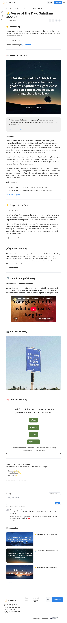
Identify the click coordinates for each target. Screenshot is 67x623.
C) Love (33, 435)
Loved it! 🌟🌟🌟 (13, 471)
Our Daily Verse (10, 9)
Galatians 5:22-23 (15, 129)
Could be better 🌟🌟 (15, 473)
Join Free (58, 2)
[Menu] (64, 2)
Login (50, 2)
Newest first (53, 494)
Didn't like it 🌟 (13, 475)
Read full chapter (13, 194)
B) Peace (33, 427)
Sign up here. (26, 45)
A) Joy (33, 420)
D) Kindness (33, 442)
